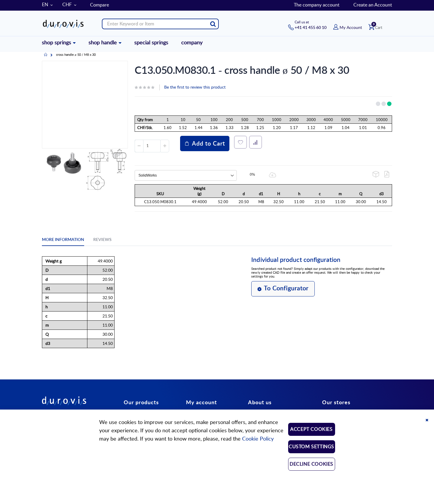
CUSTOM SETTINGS (311, 446)
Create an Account (372, 5)
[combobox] (160, 24)
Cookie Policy (258, 439)
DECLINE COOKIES (311, 464)
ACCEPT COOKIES (311, 429)
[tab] (67, 240)
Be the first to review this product (195, 87)
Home (45, 54)
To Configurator (286, 288)
